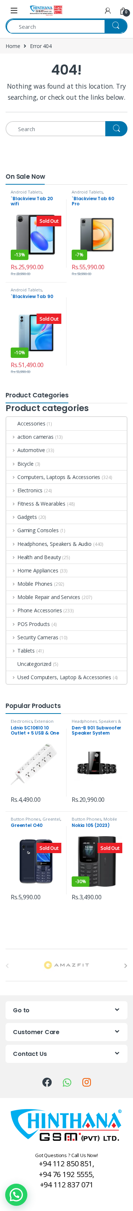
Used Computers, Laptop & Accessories (64, 677)
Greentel (51, 819)
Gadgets (27, 516)
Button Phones (25, 819)
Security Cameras (37, 637)
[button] (16, 1195)
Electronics (29, 490)
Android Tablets (26, 192)
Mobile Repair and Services (48, 597)
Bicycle (25, 463)
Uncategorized (34, 663)
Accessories (31, 423)
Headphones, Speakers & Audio (54, 543)
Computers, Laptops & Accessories (58, 476)
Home (13, 45)
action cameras (35, 436)
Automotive (31, 450)
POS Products (33, 623)
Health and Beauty (39, 557)
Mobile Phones (34, 583)
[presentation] (125, 965)
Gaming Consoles (38, 530)
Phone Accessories (39, 610)
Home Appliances (37, 570)
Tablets (26, 650)
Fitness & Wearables (41, 503)
